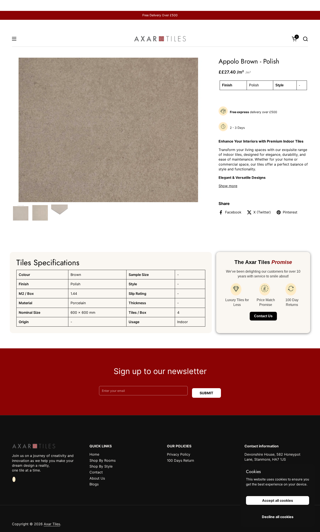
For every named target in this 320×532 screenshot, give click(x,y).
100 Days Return (180, 460)
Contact (96, 472)
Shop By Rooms (102, 460)
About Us (97, 478)
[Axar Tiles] (160, 38)
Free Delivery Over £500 (160, 15)
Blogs (94, 484)
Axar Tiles (52, 524)
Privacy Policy (178, 454)
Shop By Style (101, 466)
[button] (305, 39)
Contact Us (263, 316)
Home (94, 454)
